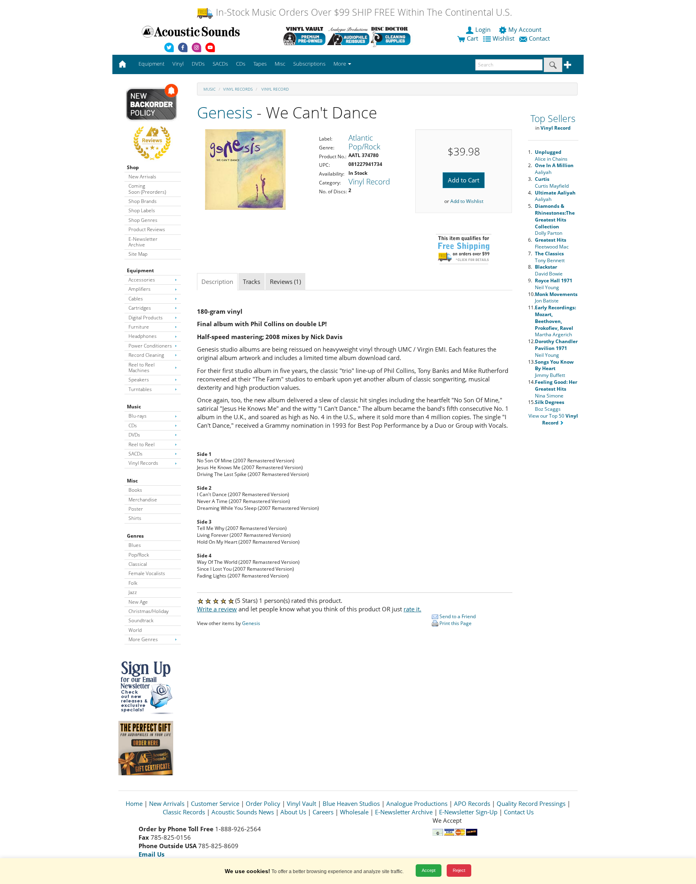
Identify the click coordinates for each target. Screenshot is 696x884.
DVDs (134, 434)
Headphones (142, 336)
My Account (525, 29)
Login (483, 29)
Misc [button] (280, 63)
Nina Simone (556, 389)
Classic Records (184, 812)
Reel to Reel (141, 444)
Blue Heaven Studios (351, 803)
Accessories (141, 279)
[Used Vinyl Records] (304, 36)
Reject (459, 870)
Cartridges (139, 307)
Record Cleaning (146, 355)
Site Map (137, 254)
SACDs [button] (220, 63)
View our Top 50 (553, 419)
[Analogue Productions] (348, 36)
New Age (138, 601)
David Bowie (549, 270)
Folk (132, 583)
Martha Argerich (555, 321)
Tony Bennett (550, 257)
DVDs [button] (198, 63)
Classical (137, 564)
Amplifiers (139, 289)
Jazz (132, 592)
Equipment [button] (151, 63)
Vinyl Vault (301, 803)
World (135, 630)
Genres (135, 535)
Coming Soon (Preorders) (147, 188)
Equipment (140, 270)
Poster (135, 508)
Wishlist (503, 38)
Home (134, 803)
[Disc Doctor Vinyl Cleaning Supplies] (392, 36)
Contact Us (519, 812)
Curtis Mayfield (552, 182)
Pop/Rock (138, 554)
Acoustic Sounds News (242, 812)
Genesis (225, 112)
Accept (428, 870)
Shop (133, 167)
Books (135, 490)
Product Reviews (146, 229)
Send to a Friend (457, 616)
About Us (293, 812)
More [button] (340, 63)
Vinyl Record (274, 89)
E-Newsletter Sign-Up (468, 812)
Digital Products (145, 317)
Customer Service (215, 803)
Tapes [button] (260, 63)
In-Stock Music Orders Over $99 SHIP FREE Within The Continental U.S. (362, 12)
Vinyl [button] (178, 63)
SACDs (135, 453)
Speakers (138, 379)
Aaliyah (554, 169)
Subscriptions (309, 63)
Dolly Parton (555, 219)
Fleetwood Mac (552, 243)
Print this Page (455, 623)
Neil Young (553, 284)
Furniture (138, 326)
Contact (539, 38)
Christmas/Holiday (148, 611)
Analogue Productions (416, 803)
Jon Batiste (556, 297)
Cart (471, 38)
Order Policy (263, 803)
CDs (132, 425)
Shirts (134, 518)
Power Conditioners (150, 345)
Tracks (251, 281)
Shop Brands (142, 201)
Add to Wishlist (466, 201)
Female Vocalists (146, 573)
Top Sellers (553, 118)
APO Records (472, 803)
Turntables (140, 389)
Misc (132, 480)
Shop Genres (142, 220)
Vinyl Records (143, 463)
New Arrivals (142, 176)
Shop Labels (141, 210)
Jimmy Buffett (554, 368)
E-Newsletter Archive (142, 242)
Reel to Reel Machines (141, 367)
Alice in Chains (551, 155)
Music (134, 406)
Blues (134, 545)
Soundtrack (140, 620)
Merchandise (142, 499)
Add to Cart (463, 180)
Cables (135, 298)
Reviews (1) (285, 281)
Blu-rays (137, 415)
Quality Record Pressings (531, 803)
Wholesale (354, 812)
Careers (323, 812)
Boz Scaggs (549, 405)
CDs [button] (240, 63)
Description (217, 281)
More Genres (143, 639)
